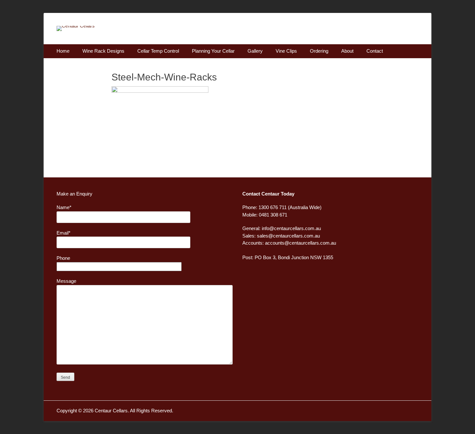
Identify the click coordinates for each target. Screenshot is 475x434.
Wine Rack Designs (103, 51)
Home (63, 51)
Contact (374, 51)
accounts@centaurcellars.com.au (300, 243)
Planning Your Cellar (213, 51)
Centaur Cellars (111, 410)
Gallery (255, 51)
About (347, 51)
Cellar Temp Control (158, 51)
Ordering (319, 51)
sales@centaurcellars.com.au (288, 235)
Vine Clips (286, 51)
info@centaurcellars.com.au (291, 228)
